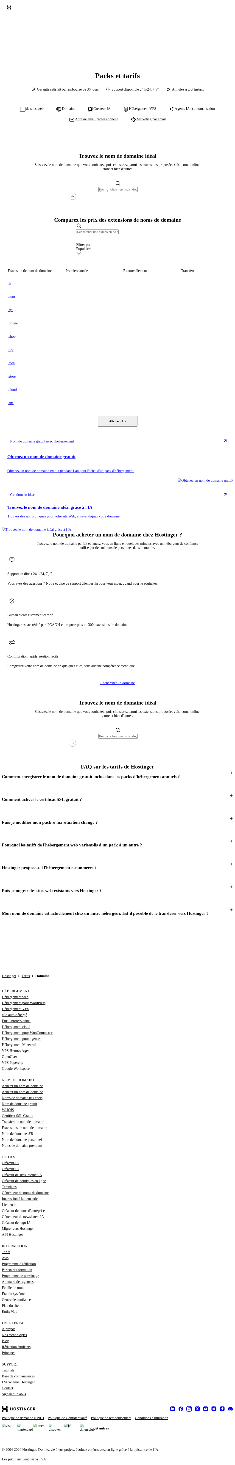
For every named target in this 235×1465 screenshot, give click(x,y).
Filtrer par (83, 244)
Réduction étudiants (16, 1347)
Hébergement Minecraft (19, 1045)
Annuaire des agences (18, 1282)
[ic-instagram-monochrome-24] (189, 1409)
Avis (5, 1258)
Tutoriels (8, 1370)
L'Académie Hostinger (18, 1382)
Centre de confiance (16, 1300)
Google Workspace (16, 1068)
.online (13, 323)
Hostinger (9, 976)
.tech (11, 363)
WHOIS (8, 1110)
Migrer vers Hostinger (18, 1228)
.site (11, 403)
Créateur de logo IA (16, 1223)
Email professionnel (16, 1021)
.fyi (10, 310)
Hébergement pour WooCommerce (27, 1033)
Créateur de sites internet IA (22, 1175)
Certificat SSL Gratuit (17, 1116)
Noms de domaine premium (22, 1145)
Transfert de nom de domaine (23, 1122)
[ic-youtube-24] (205, 1409)
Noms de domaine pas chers (22, 1098)
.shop (12, 336)
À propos (8, 1329)
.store (12, 376)
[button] (117, 776)
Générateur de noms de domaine (25, 1193)
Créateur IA (10, 1163)
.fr (9, 283)
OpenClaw (10, 1057)
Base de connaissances (18, 1376)
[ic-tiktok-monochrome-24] (222, 1409)
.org (11, 350)
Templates (9, 1187)
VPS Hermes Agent (16, 1051)
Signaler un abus (14, 1394)
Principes (8, 1353)
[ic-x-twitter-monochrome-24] (197, 1409)
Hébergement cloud (16, 1027)
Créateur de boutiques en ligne (24, 1181)
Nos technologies (14, 1335)
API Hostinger (12, 1234)
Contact (7, 1388)
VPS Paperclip (12, 1062)
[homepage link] (10, 8)
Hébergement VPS (15, 1009)
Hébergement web (15, 997)
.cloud (12, 390)
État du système (13, 1294)
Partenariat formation (17, 1270)
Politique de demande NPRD (23, 1418)
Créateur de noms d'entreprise (23, 1211)
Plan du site (10, 1305)
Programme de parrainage (20, 1276)
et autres (102, 1428)
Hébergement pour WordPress (23, 1003)
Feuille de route (13, 1288)
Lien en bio (10, 1205)
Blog (5, 1341)
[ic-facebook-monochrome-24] (181, 1409)
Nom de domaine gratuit (19, 1104)
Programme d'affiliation (19, 1264)
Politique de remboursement (111, 1418)
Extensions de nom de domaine (24, 1128)
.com (11, 297)
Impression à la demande (20, 1199)
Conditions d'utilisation (151, 1418)
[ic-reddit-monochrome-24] (214, 1409)
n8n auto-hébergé (14, 1015)
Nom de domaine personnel (22, 1140)
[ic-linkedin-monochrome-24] (172, 1409)
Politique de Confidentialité (67, 1418)
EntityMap (9, 1311)
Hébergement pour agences (21, 1039)
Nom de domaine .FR (17, 1134)
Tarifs (26, 976)
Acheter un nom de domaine (22, 1086)
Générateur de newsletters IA (23, 1217)
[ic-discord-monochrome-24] (230, 1409)
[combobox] (117, 252)
